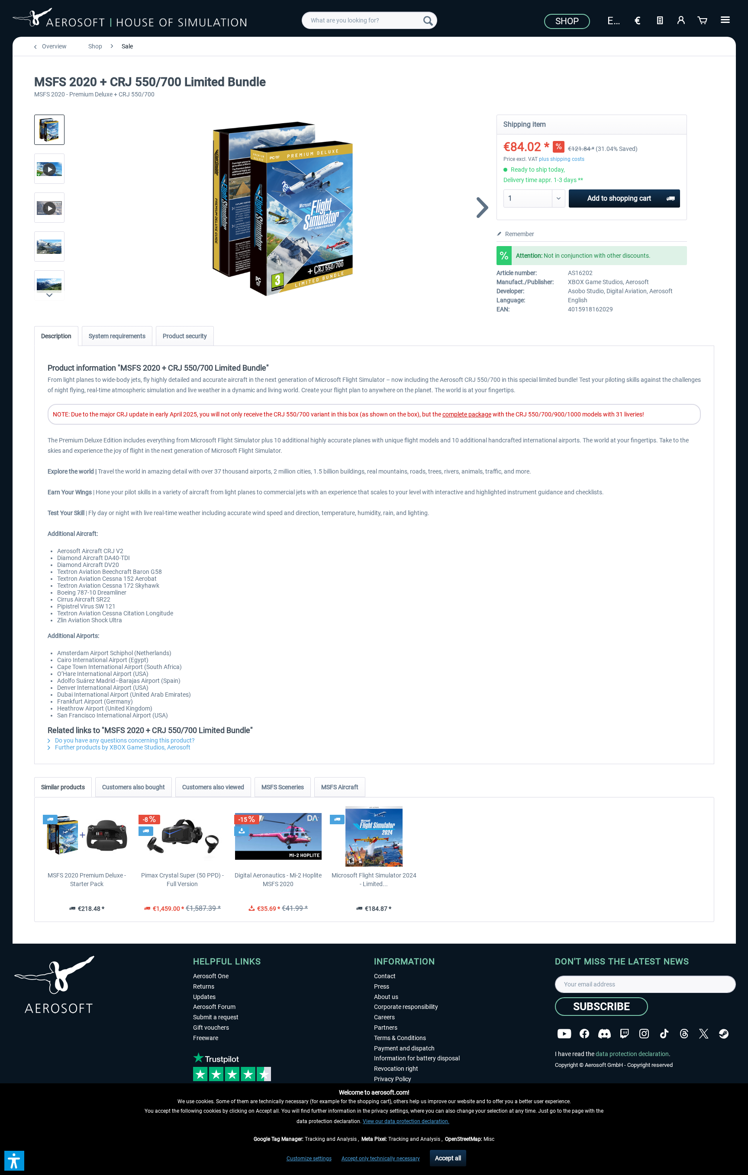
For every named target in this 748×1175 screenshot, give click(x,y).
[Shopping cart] (703, 19)
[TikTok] (664, 1033)
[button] (14, 1161)
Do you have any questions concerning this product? (124, 740)
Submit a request (216, 1017)
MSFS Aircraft (339, 787)
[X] (704, 1033)
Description (56, 336)
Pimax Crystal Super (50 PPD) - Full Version (182, 879)
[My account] (681, 19)
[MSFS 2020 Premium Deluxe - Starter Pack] (86, 836)
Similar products (63, 787)
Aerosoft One (211, 976)
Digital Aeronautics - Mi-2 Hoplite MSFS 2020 (278, 879)
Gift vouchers (211, 1027)
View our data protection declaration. (406, 1121)
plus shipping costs (561, 159)
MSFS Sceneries (282, 787)
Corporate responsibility (406, 1006)
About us (386, 996)
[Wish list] (659, 19)
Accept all (448, 1158)
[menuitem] (369, 20)
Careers (384, 1017)
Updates (204, 996)
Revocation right (396, 1068)
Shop (567, 21)
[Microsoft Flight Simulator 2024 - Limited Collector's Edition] (373, 836)
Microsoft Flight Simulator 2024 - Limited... (374, 879)
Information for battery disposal (417, 1058)
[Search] (428, 20)
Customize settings (309, 1159)
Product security (185, 336)
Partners (385, 1027)
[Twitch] (624, 1033)
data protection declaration (632, 1053)
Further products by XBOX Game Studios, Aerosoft (122, 747)
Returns (203, 986)
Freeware (205, 1037)
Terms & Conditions (400, 1037)
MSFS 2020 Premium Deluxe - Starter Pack (87, 879)
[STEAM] (724, 1033)
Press (381, 986)
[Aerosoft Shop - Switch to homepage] (129, 19)
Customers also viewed (213, 787)
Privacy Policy (392, 1079)
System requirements (117, 336)
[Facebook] (584, 1033)
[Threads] (684, 1033)
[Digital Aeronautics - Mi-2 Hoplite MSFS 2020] (278, 836)
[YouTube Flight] (564, 1033)
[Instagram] (644, 1033)
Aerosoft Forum (214, 1006)
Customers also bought (133, 787)
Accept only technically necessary (381, 1159)
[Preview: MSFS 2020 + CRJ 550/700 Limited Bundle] (49, 130)
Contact (385, 976)
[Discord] (604, 1033)
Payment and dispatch (404, 1048)
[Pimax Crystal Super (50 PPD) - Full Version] (182, 836)
